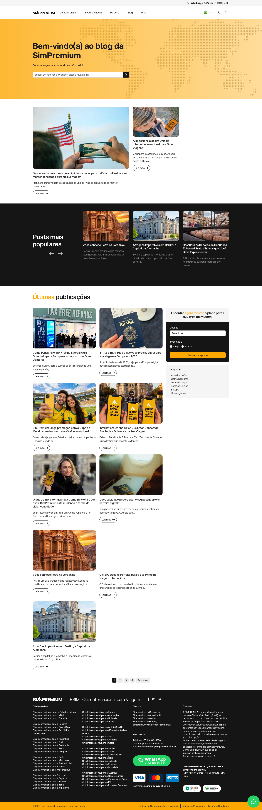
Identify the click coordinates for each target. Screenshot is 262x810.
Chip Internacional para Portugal (49, 775)
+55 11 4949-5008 (219, 3)
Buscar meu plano (198, 355)
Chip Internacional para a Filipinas (99, 764)
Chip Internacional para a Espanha (50, 778)
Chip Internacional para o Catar (98, 742)
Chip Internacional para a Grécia (98, 721)
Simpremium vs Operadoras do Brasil (152, 724)
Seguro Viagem (93, 12)
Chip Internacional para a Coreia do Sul (102, 754)
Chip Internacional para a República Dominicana (51, 732)
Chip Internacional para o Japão (98, 748)
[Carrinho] (225, 12)
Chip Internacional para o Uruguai (50, 751)
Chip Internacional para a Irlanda (98, 712)
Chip (176, 346)
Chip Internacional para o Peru (48, 748)
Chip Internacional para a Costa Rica (51, 727)
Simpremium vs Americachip (147, 715)
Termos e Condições (218, 806)
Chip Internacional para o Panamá (50, 723)
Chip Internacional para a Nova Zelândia (102, 775)
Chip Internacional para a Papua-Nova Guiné (105, 779)
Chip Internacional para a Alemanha (100, 715)
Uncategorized (179, 393)
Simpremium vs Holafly (145, 721)
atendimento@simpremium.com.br (158, 746)
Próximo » (143, 680)
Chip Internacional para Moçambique (52, 769)
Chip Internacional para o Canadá (50, 718)
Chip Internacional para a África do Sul (52, 763)
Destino (174, 327)
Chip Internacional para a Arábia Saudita (102, 727)
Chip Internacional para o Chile (48, 742)
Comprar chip (67, 12)
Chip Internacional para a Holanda (99, 718)
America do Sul (179, 375)
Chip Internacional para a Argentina (51, 738)
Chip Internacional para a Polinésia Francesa (105, 785)
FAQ (143, 12)
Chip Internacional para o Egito (48, 757)
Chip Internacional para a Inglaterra (51, 787)
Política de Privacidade (193, 806)
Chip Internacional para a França (49, 781)
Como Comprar (179, 379)
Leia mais (40, 193)
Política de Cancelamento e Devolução (159, 806)
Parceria (114, 12)
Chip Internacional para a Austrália (100, 772)
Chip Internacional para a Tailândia (99, 761)
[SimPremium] (47, 699)
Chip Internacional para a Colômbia (51, 745)
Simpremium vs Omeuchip (146, 712)
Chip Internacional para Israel (97, 736)
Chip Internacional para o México (49, 715)
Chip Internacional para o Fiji (96, 782)
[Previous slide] (51, 253)
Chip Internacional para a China (98, 751)
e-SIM (188, 346)
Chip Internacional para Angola (49, 766)
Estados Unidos (179, 386)
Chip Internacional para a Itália (48, 784)
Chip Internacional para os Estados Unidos (54, 712)
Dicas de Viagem (180, 382)
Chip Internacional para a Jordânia (99, 739)
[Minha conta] (218, 12)
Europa (175, 389)
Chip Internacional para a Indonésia (100, 767)
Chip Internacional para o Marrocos (51, 760)
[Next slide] (60, 253)
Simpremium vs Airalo (144, 718)
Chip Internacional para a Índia (97, 757)
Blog (130, 12)
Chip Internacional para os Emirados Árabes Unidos (104, 732)
